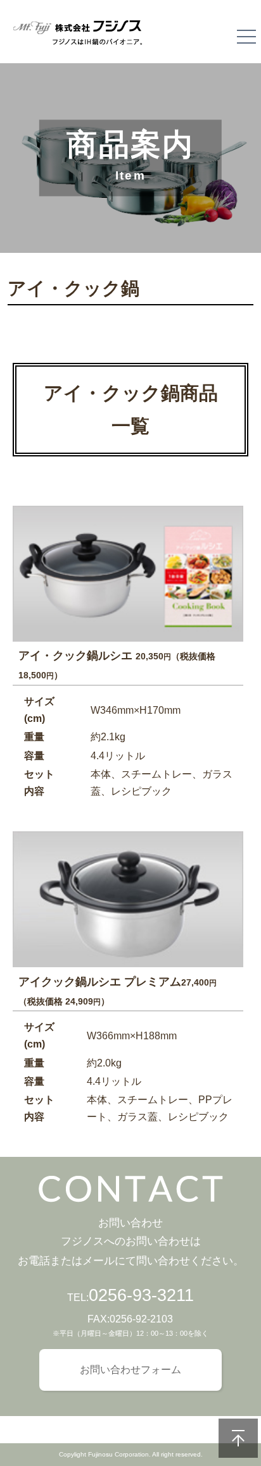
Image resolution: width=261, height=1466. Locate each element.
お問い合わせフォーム (130, 1369)
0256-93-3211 (141, 1295)
